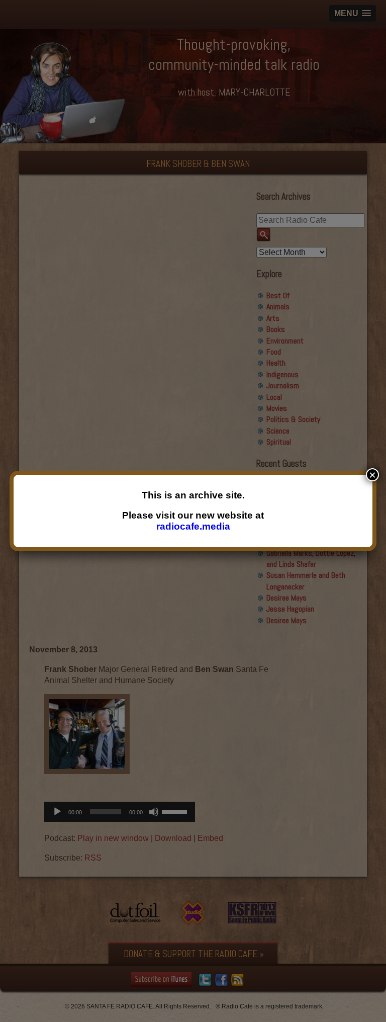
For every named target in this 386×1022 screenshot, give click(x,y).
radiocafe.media (193, 526)
